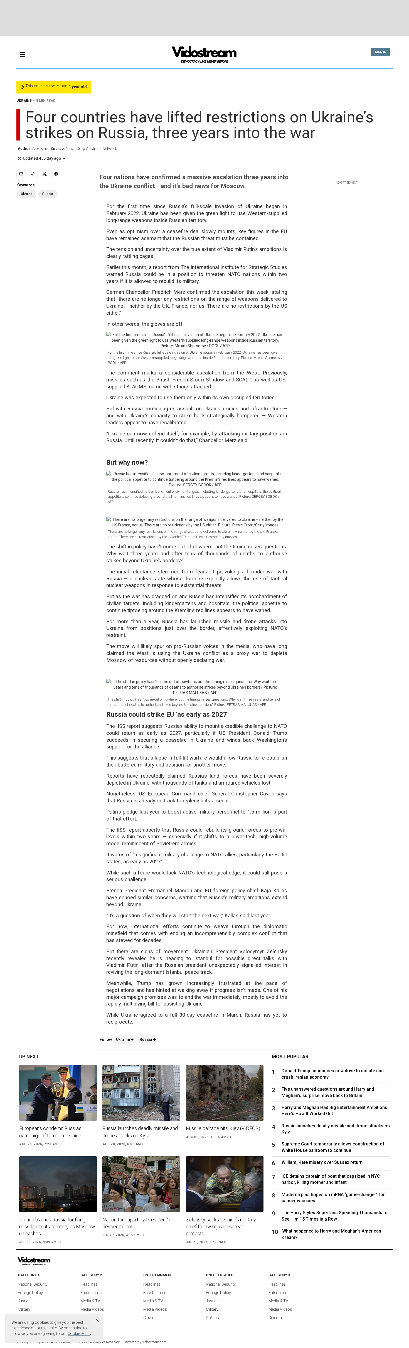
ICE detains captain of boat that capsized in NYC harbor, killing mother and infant (331, 1179)
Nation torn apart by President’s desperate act (136, 1223)
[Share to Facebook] (56, 174)
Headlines (89, 1284)
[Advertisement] (204, 18)
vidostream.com (154, 1342)
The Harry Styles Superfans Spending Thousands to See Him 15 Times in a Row (335, 1215)
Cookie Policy (79, 1333)
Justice (24, 1301)
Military (24, 1309)
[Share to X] (44, 174)
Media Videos (92, 1309)
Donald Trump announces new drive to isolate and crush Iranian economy (333, 1074)
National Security (33, 1284)
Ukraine (123, 1039)
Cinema (150, 1317)
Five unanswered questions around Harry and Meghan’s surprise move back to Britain (328, 1092)
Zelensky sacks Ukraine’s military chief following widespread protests (221, 1226)
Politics (212, 1317)
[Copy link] (33, 174)
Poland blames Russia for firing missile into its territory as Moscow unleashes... (57, 1226)
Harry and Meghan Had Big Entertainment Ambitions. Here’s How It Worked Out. (335, 1110)
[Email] (21, 174)
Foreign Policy (30, 1292)
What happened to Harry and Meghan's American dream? (331, 1234)
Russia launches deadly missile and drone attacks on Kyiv (140, 1131)
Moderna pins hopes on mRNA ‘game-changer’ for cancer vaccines (333, 1197)
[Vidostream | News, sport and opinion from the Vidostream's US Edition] (53, 1261)
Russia (146, 1039)
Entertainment (92, 1292)
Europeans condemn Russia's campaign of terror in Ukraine (50, 1131)
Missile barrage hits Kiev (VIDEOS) (223, 1128)
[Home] (204, 56)
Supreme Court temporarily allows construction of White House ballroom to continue (333, 1147)
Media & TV (90, 1301)
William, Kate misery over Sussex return (322, 1162)
